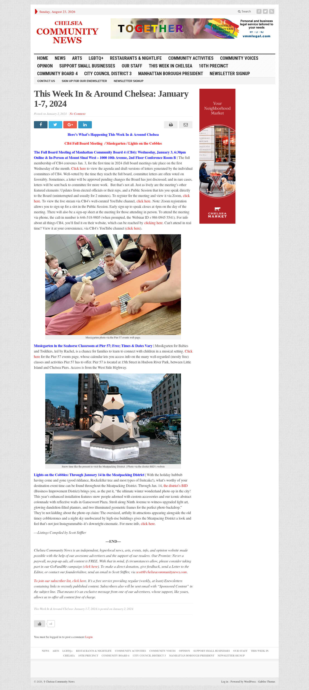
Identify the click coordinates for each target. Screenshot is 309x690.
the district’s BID (176, 485)
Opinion (45, 66)
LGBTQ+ (96, 58)
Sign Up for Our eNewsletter (84, 81)
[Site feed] (272, 11)
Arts (77, 58)
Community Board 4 (57, 73)
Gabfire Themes (266, 681)
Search (246, 11)
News (60, 58)
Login (89, 637)
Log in (224, 681)
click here (143, 201)
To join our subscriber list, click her (59, 580)
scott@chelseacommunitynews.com (161, 571)
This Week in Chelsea (170, 66)
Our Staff (132, 66)
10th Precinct (213, 66)
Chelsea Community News (59, 681)
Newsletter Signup (230, 73)
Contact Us (46, 81)
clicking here (153, 222)
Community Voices (239, 58)
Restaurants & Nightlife (136, 58)
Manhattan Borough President (170, 73)
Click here (78, 168)
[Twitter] (266, 11)
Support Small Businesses (87, 66)
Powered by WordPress (243, 681)
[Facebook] (259, 11)
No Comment (78, 114)
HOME (42, 58)
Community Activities (191, 58)
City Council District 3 (108, 73)
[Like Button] (39, 623)
